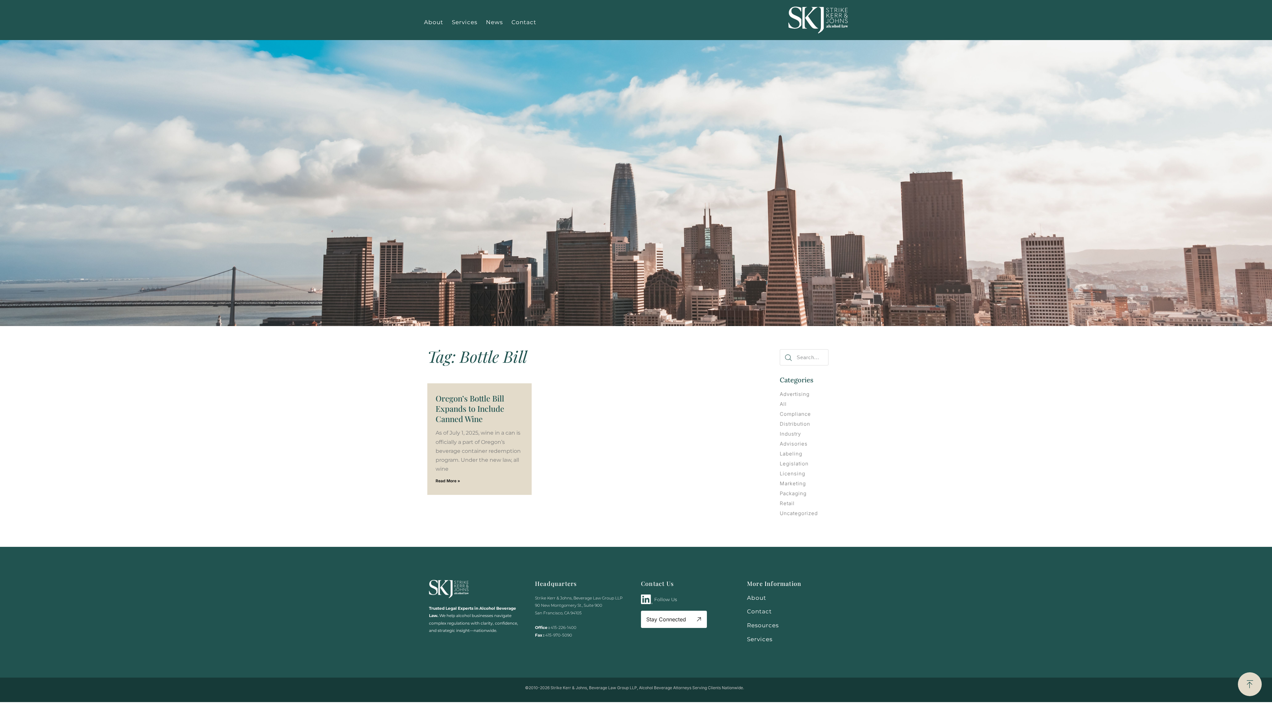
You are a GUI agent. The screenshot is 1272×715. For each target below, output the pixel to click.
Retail (787, 503)
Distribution (795, 424)
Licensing (792, 473)
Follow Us (665, 599)
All (783, 404)
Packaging (793, 493)
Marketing (793, 483)
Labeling (791, 454)
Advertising (795, 394)
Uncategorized (799, 513)
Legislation (794, 463)
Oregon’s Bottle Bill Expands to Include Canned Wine (470, 408)
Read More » (448, 480)
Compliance (795, 414)
